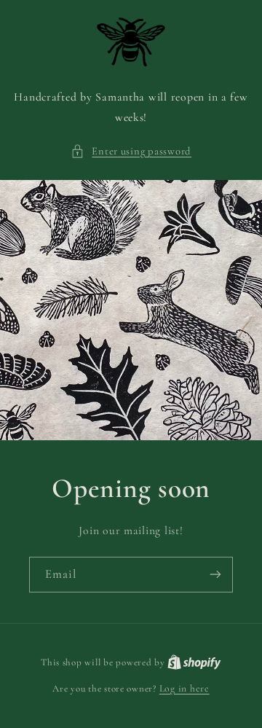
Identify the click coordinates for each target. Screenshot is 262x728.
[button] (131, 151)
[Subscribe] (215, 574)
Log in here (184, 688)
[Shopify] (194, 662)
